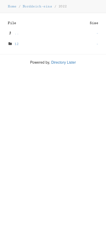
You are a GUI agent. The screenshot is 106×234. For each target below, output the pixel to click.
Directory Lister (63, 62)
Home (12, 6)
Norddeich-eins (37, 6)
